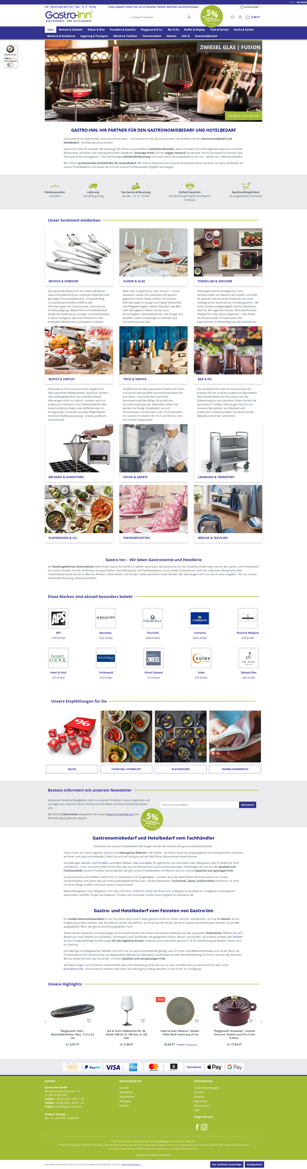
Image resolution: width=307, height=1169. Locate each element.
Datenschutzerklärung (120, 814)
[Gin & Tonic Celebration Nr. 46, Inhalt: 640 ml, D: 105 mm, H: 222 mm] (73, 1011)
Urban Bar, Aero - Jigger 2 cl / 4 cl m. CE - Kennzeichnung (234, 1032)
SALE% (72, 769)
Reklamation (126, 1096)
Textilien (237, 937)
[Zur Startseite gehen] (69, 16)
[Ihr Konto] (240, 17)
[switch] (10, 65)
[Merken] (89, 1021)
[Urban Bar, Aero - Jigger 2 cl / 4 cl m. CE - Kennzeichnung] (235, 1011)
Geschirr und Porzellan (95, 863)
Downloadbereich (235, 769)
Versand (199, 1092)
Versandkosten (160, 1141)
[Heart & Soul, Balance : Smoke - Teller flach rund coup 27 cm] (127, 1011)
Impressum (201, 1101)
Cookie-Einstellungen (206, 1087)
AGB (196, 1110)
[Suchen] (161, 17)
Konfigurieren (254, 1164)
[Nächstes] (261, 1021)
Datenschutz (201, 1105)
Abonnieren (247, 804)
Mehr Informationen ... (132, 1164)
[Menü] (15, 46)
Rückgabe (125, 1101)
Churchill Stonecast (126, 769)
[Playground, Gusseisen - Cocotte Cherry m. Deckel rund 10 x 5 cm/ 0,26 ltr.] (180, 1011)
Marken (124, 1105)
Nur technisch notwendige (226, 1164)
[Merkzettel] (232, 17)
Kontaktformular (74, 969)
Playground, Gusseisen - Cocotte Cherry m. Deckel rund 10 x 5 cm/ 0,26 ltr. (180, 1034)
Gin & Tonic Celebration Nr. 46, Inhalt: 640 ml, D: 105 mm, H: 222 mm (72, 1034)
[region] (153, 1021)
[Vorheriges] (45, 1021)
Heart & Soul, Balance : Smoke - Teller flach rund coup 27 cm (126, 1032)
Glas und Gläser (142, 863)
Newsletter (126, 1092)
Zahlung (199, 1096)
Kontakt (124, 1087)
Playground (181, 769)
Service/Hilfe (251, 6)
